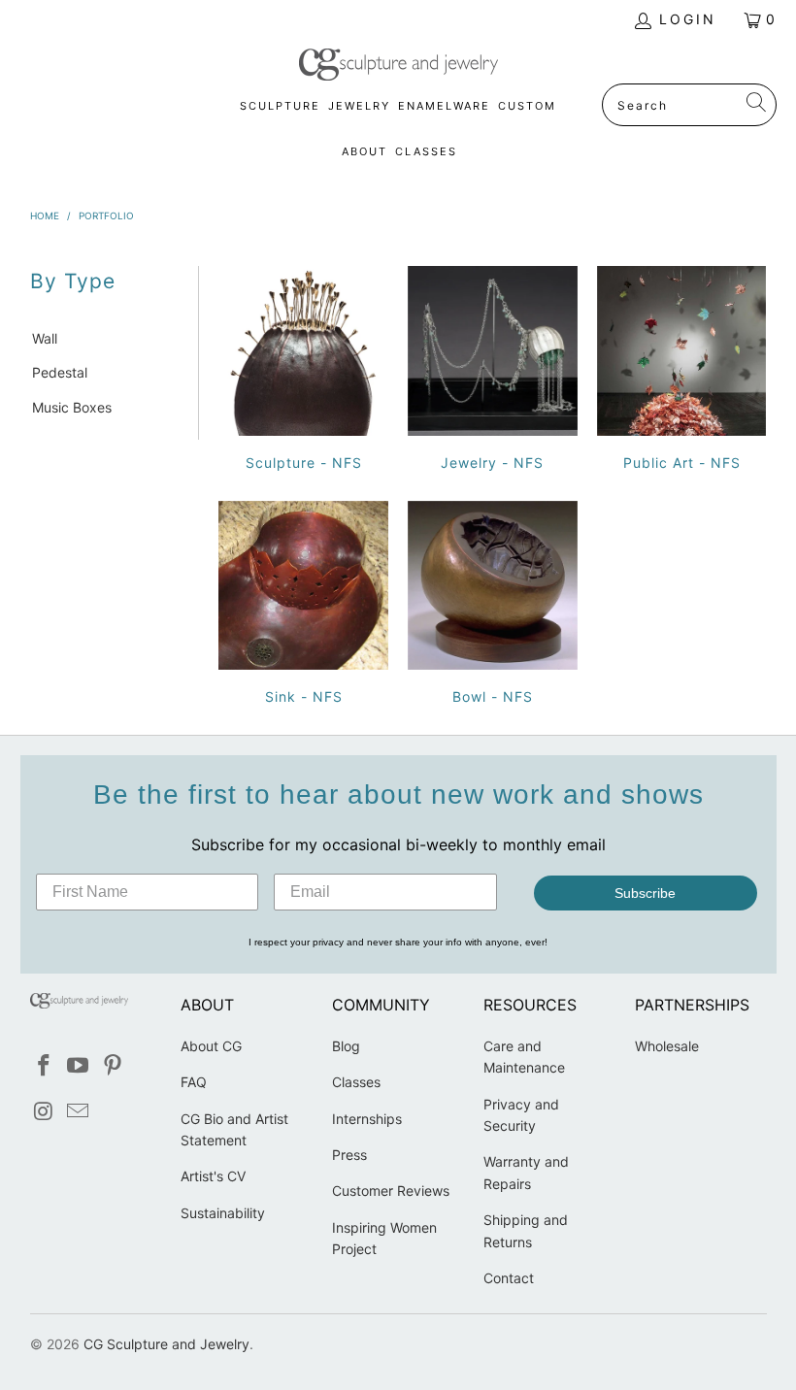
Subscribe (645, 893)
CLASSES (426, 151)
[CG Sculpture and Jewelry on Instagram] (44, 1112)
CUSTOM (527, 106)
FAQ (194, 1082)
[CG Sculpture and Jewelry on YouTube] (78, 1066)
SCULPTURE (280, 106)
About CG (211, 1046)
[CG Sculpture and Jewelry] (398, 66)
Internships (367, 1118)
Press (349, 1154)
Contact (508, 1278)
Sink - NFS (303, 606)
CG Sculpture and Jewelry (166, 1344)
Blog (346, 1046)
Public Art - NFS (682, 371)
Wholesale (667, 1046)
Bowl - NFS (493, 606)
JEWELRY (359, 106)
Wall (44, 338)
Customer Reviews (390, 1190)
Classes (356, 1082)
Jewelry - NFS (493, 371)
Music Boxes (72, 407)
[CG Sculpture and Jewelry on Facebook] (44, 1066)
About (364, 151)
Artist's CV (213, 1176)
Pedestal (59, 372)
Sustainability (223, 1213)
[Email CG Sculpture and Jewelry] (78, 1112)
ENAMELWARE (444, 106)
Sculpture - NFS (303, 371)
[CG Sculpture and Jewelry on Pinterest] (113, 1066)
